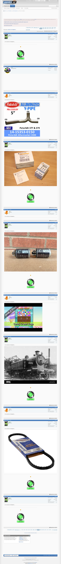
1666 (55, 27)
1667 (41, 28)
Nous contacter (46, 555)
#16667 (56, 336)
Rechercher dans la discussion (48, 31)
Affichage (55, 31)
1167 (43, 27)
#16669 (56, 420)
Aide (28, 0)
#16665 (56, 222)
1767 (52, 28)
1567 (45, 27)
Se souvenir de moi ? (53, 0)
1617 (48, 27)
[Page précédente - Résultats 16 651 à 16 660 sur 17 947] (39, 27)
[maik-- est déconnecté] (6, 96)
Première (36, 27)
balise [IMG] (21, 538)
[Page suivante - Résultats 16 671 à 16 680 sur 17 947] (55, 28)
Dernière (27, 29)
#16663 (56, 141)
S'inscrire (32, 0)
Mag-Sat (49, 555)
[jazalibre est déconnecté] (6, 36)
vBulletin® (30, 559)
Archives (52, 555)
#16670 (56, 496)
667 (41, 27)
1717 (50, 28)
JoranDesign (35, 562)
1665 (52, 27)
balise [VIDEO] (21, 539)
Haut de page (55, 555)
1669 (45, 28)
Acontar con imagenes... (12, 29)
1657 (50, 27)
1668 (43, 28)
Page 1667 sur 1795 (30, 27)
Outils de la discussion (40, 31)
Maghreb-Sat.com (30, 563)
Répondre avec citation (54, 64)
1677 (48, 28)
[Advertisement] (30, 15)
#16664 (56, 209)
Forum (12, 5)
